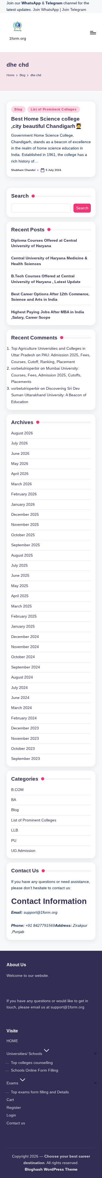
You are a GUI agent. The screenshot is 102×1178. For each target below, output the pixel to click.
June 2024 (20, 698)
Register (14, 1108)
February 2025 (24, 616)
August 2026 (22, 433)
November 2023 (25, 739)
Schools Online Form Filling (34, 1070)
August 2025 (22, 555)
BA (13, 800)
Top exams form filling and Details (40, 1092)
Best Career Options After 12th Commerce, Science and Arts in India (50, 297)
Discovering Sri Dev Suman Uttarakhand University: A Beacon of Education (48, 395)
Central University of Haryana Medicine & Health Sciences (49, 261)
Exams (12, 1083)
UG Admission (23, 851)
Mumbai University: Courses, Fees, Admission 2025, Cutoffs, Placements (46, 375)
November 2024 (25, 647)
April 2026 (20, 474)
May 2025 (19, 586)
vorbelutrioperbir (25, 368)
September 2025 (25, 545)
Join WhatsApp (46, 10)
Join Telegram (74, 10)
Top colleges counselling (32, 1063)
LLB (14, 830)
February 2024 (24, 718)
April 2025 (20, 596)
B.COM (17, 790)
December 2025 (25, 515)
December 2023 (25, 728)
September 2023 (25, 759)
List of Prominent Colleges (54, 109)
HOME (12, 1041)
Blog (18, 109)
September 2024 (25, 667)
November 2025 (25, 525)
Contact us (16, 1123)
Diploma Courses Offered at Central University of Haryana (44, 243)
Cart (10, 1100)
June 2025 (20, 575)
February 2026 (24, 494)
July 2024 (19, 688)
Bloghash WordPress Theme (51, 1169)
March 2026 (21, 484)
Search (20, 196)
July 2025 (19, 565)
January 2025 (23, 626)
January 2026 (23, 504)
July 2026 (19, 443)
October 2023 (23, 749)
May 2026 (19, 464)
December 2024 (25, 637)
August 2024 (22, 677)
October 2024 (23, 657)
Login (11, 1115)
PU (13, 841)
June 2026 (20, 454)
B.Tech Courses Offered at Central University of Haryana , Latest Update (46, 279)
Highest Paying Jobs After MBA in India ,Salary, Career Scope (47, 315)
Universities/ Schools (24, 1054)
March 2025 (21, 606)
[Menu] (92, 32)
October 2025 (23, 535)
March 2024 (21, 708)
